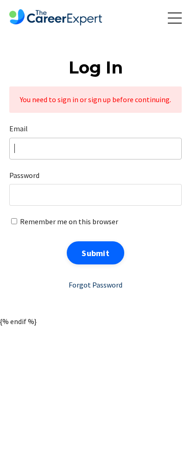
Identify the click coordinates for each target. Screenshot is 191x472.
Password (24, 175)
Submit (95, 253)
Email (18, 128)
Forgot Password (95, 284)
